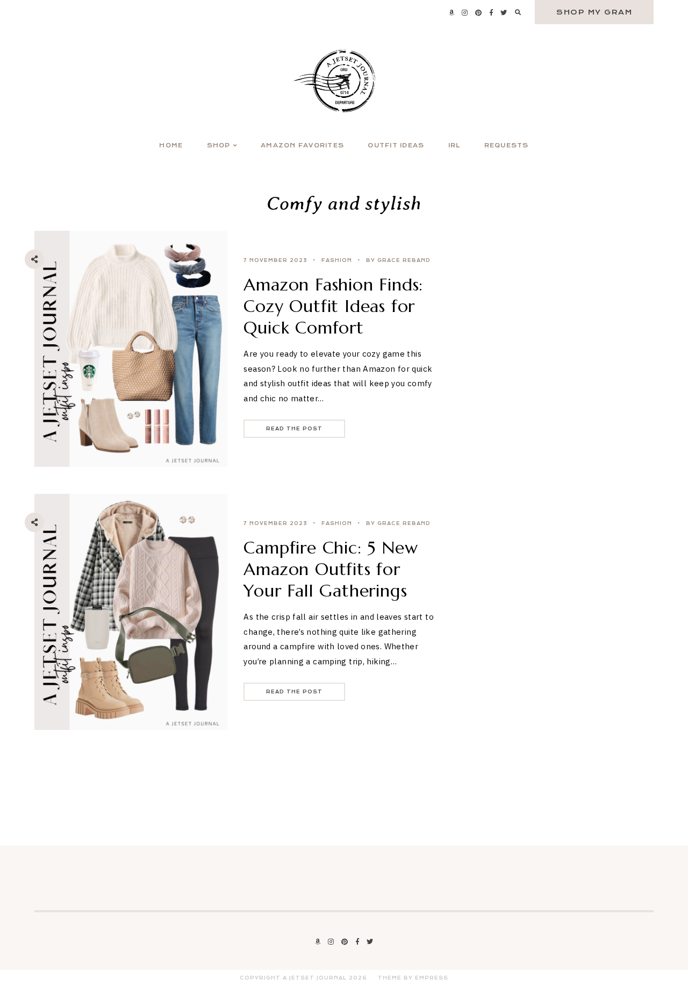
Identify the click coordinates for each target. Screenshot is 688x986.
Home (171, 145)
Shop (219, 145)
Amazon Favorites (302, 145)
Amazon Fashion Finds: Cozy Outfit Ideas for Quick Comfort (333, 306)
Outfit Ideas (396, 145)
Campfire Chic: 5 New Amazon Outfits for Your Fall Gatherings (330, 569)
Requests (506, 145)
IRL (454, 145)
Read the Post (294, 428)
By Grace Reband (398, 260)
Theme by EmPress (413, 978)
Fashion (336, 260)
